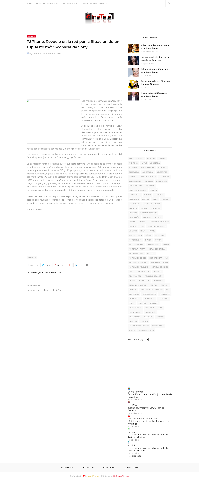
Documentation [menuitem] (70, 3)
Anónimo (37, 53)
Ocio (131, 272)
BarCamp (162, 168)
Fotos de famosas (152, 204)
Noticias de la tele (159, 263)
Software (149, 308)
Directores (161, 181)
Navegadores (154, 244)
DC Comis (149, 181)
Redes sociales (149, 294)
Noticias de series (160, 267)
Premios (132, 290)
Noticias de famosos (138, 263)
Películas (157, 272)
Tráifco (160, 317)
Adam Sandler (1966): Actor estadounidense (155, 46)
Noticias (151, 254)
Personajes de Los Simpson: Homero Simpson (155, 82)
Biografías (134, 172)
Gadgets (32, 257)
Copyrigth (164, 177)
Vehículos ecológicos (139, 326)
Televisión (148, 317)
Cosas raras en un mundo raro (142, 418)
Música (158, 240)
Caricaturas (148, 172)
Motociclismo (135, 240)
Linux (142, 231)
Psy (167, 290)
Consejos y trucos (147, 177)
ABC (130, 159)
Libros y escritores (156, 226)
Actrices (151, 159)
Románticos (149, 299)
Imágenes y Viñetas (148, 213)
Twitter (144, 321)
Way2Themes (93, 476)
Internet (147, 217)
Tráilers (133, 321)
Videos (132, 330)
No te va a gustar (137, 249)
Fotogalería (134, 204)
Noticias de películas (138, 267)
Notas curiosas (136, 254)
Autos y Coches (148, 168)
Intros (158, 217)
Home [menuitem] (29, 3)
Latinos (132, 226)
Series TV (142, 303)
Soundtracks (135, 312)
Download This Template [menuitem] (94, 3)
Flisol (155, 199)
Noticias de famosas (158, 258)
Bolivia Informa (135, 391)
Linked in (133, 231)
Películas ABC (135, 276)
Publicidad (134, 294)
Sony (160, 308)
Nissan (166, 244)
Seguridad (163, 299)
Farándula (134, 199)
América (162, 159)
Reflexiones (165, 294)
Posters (165, 285)
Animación (133, 163)
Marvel (152, 231)
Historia (133, 213)
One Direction (143, 272)
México (149, 235)
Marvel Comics (135, 235)
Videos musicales (146, 330)
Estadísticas (135, 195)
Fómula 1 (165, 199)
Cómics (132, 177)
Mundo (148, 240)
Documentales (135, 186)
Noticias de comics (137, 258)
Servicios (154, 303)
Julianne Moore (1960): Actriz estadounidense (155, 70)
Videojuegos (158, 326)
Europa (147, 195)
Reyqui (131, 432)
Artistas (133, 168)
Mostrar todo (134, 456)
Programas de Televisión (151, 290)
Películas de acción (153, 276)
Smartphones (135, 308)
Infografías (134, 217)
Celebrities (162, 172)
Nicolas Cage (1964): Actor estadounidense (154, 94)
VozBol (131, 445)
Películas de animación (139, 281)
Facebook (159, 195)
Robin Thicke (134, 299)
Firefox (145, 199)
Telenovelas (134, 317)
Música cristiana (136, 244)
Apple (144, 163)
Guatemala (155, 208)
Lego (142, 226)
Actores (139, 159)
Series (131, 303)
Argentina (155, 163)
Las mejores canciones (159, 222)
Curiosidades (135, 181)
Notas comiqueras (157, 249)
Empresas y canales (137, 190)
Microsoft (160, 235)
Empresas (150, 186)
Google (143, 208)
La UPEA (132, 405)
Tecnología (150, 312)
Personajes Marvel (137, 285)
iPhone (132, 222)
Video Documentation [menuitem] (47, 3)
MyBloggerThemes (121, 476)
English (153, 190)
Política (153, 285)
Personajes (158, 281)
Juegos (142, 222)
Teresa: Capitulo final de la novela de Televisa (155, 58)
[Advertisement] (74, 78)
